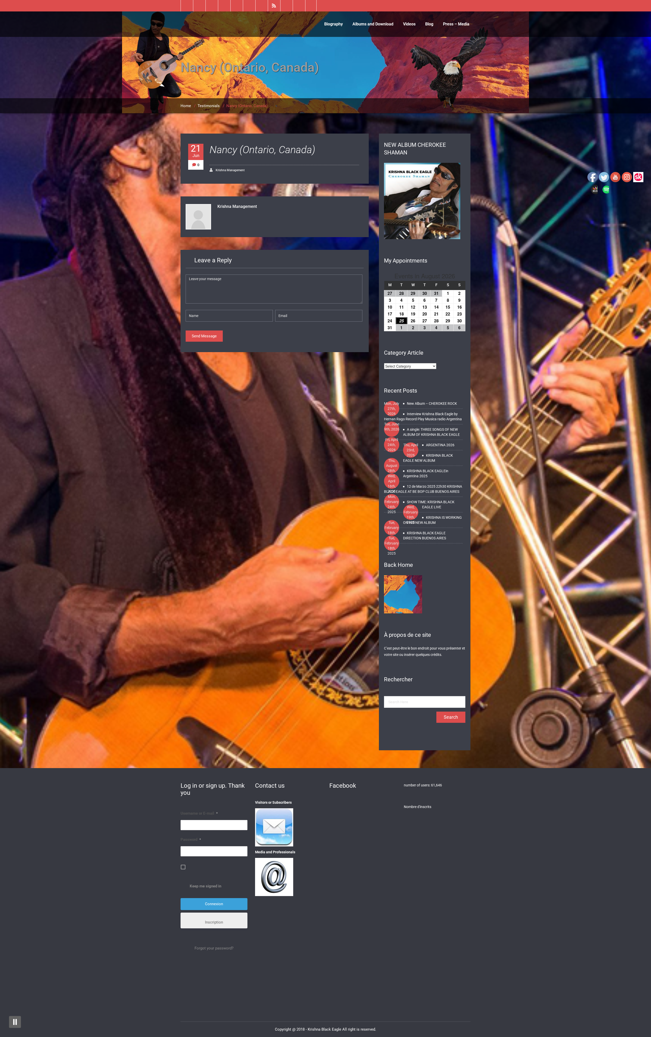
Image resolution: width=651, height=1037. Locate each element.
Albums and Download (372, 24)
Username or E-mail (199, 813)
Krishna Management (230, 170)
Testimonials (209, 106)
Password (191, 839)
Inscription (214, 922)
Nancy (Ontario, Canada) (262, 150)
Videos (409, 24)
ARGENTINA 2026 (440, 445)
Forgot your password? (214, 948)
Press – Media (456, 24)
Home (186, 106)
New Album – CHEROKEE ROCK (432, 403)
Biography (333, 24)
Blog (429, 24)
